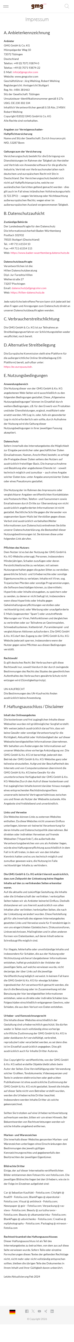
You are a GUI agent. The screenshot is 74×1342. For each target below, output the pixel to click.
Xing (46, 1312)
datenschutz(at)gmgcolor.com (29, 288)
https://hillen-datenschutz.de (27, 292)
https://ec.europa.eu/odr (18, 366)
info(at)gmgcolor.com (25, 72)
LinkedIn (52, 1312)
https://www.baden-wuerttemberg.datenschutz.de (40, 252)
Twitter (33, 1312)
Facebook (27, 1312)
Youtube (40, 1312)
